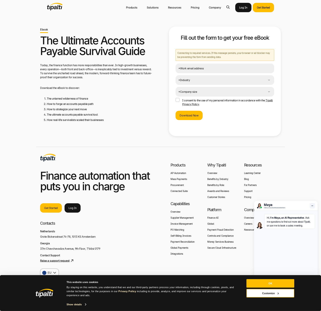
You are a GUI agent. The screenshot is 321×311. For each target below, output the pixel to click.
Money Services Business (220, 241)
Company (215, 7)
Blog (246, 179)
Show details (74, 304)
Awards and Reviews (218, 191)
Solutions (153, 7)
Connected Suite (179, 191)
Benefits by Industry (217, 179)
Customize (268, 293)
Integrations (177, 253)
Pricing (195, 7)
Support (248, 191)
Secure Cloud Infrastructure (221, 247)
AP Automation (178, 173)
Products (131, 7)
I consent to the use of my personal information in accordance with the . (227, 102)
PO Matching (177, 229)
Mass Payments (179, 179)
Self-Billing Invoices (181, 235)
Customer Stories (216, 197)
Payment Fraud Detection (220, 229)
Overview (175, 211)
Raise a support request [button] (55, 260)
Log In (243, 7)
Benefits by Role (215, 185)
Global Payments (179, 247)
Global (210, 223)
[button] (228, 7)
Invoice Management (182, 223)
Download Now (189, 115)
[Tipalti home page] (54, 9)
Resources (174, 7)
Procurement (177, 185)
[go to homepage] (48, 158)
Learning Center (252, 173)
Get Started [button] (263, 7)
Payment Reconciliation (183, 241)
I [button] (73, 208)
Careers (248, 223)
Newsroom (249, 229)
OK (270, 283)
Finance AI (213, 217)
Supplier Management (182, 217)
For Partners (250, 185)
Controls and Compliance (220, 235)
